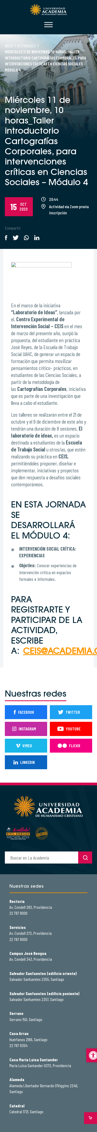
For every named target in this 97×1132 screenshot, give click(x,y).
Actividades (26, 45)
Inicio (9, 45)
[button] (91, 1055)
